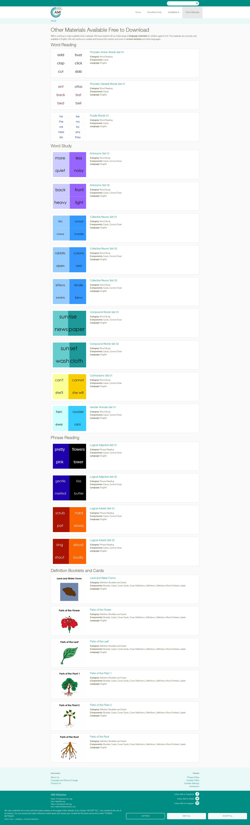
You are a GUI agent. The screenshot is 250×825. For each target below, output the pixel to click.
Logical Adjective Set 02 (103, 477)
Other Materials (192, 12)
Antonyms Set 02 (100, 185)
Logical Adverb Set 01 (102, 508)
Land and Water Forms (103, 578)
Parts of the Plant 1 (101, 673)
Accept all (227, 816)
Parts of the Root (99, 736)
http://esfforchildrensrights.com (63, 807)
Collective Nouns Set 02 (103, 248)
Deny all (186, 816)
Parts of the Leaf (99, 641)
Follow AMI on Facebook (184, 794)
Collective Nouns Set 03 (103, 280)
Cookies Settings (191, 783)
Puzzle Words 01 (99, 115)
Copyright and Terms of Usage (64, 780)
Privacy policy (9, 819)
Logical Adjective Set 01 (103, 445)
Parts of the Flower (100, 610)
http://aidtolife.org (58, 801)
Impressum (194, 786)
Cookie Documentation (31, 819)
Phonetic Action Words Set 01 (107, 52)
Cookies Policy (192, 780)
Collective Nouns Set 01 (103, 217)
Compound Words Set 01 (104, 312)
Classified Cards (154, 12)
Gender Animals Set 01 (103, 407)
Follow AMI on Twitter (185, 799)
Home (138, 12)
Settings (145, 816)
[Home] (59, 12)
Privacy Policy (193, 777)
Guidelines (173, 12)
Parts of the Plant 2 (101, 705)
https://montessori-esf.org (61, 804)
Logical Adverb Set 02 (102, 540)
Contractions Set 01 (101, 375)
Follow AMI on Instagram (184, 803)
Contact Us (56, 783)
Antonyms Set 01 (100, 153)
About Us (55, 777)
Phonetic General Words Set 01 (108, 84)
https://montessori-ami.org (61, 799)
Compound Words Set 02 (104, 344)
